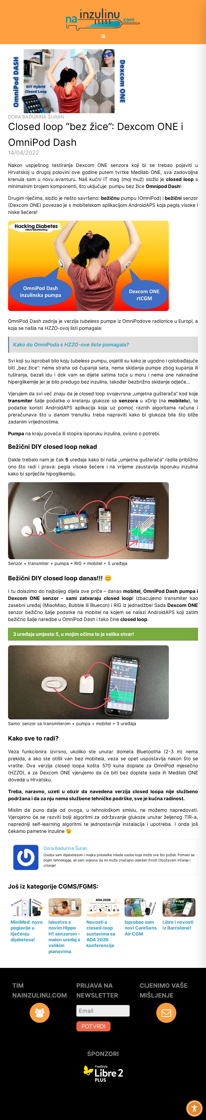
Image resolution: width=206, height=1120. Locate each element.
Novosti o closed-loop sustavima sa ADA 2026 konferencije (100, 933)
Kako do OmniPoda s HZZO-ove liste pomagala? (71, 345)
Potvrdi (93, 1026)
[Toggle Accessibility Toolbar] (194, 1108)
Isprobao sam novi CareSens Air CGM (141, 928)
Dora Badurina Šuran (36, 117)
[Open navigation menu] (103, 37)
